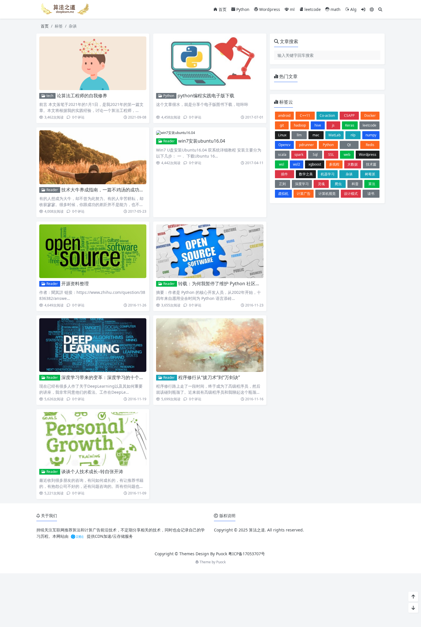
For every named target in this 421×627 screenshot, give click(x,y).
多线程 (334, 164)
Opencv (284, 144)
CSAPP (349, 115)
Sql (315, 154)
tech (49, 95)
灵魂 (321, 183)
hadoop (300, 125)
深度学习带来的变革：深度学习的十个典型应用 (109, 377)
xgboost (314, 164)
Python (242, 9)
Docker (370, 115)
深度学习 (302, 183)
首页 (222, 9)
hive (317, 125)
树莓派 (370, 174)
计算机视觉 (327, 193)
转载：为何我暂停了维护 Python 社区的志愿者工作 (230, 283)
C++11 (305, 115)
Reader (52, 189)
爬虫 (338, 183)
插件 (284, 174)
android (284, 115)
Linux (282, 135)
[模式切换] (371, 9)
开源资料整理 (75, 283)
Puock (221, 562)
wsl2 (296, 164)
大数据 (352, 164)
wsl (281, 164)
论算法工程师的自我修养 (82, 95)
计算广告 (303, 193)
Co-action (327, 115)
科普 (355, 183)
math (335, 9)
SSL (331, 154)
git (282, 125)
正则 (282, 183)
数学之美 (306, 174)
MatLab (334, 135)
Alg (353, 9)
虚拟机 (283, 193)
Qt (349, 144)
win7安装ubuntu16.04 (201, 141)
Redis (370, 144)
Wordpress (269, 9)
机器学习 (328, 174)
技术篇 (371, 164)
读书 (370, 193)
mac (315, 135)
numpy (370, 135)
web (347, 154)
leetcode (312, 9)
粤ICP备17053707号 (246, 553)
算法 (371, 183)
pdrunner (306, 144)
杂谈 (349, 174)
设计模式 (351, 193)
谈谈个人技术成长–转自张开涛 (92, 471)
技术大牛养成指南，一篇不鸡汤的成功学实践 (107, 190)
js (333, 125)
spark (298, 154)
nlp (353, 135)
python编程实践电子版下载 (206, 95)
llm (299, 135)
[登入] (363, 9)
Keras (349, 125)
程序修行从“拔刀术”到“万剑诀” (209, 377)
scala (282, 154)
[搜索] (380, 9)
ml (292, 9)
